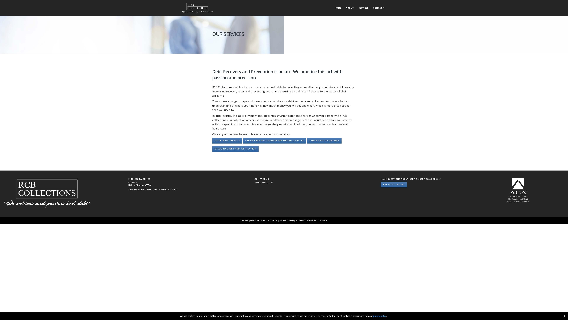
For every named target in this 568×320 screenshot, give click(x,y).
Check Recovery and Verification (235, 148)
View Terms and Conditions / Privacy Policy (152, 189)
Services (363, 8)
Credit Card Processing (324, 140)
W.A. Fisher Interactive (304, 220)
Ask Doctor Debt (394, 184)
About (350, 8)
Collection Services (227, 140)
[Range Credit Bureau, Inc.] (198, 7)
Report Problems (320, 220)
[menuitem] (338, 5)
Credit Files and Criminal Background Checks (274, 140)
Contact (378, 8)
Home (338, 8)
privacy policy (379, 316)
